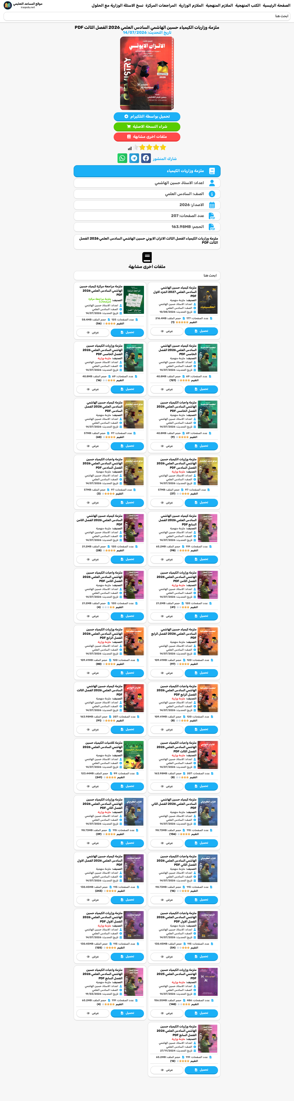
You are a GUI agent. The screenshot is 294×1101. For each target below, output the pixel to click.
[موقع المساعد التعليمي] (7, 5)
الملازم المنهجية (219, 5)
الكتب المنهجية (248, 5)
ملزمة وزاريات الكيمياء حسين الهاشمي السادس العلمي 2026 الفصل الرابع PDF (102, 634)
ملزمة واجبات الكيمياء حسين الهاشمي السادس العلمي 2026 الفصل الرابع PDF (177, 690)
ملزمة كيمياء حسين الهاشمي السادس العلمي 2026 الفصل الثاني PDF (174, 804)
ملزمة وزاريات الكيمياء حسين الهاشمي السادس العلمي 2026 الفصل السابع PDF (177, 1031)
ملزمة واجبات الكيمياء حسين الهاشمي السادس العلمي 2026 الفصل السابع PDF (102, 974)
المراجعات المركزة (161, 5)
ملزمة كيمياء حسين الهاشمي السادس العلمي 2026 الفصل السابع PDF (178, 520)
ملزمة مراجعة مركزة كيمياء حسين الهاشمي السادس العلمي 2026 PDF (101, 291)
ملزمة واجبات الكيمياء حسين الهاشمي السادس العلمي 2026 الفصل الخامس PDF (177, 407)
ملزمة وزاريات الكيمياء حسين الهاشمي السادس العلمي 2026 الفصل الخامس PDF (102, 350)
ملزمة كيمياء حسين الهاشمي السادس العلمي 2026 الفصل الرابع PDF (174, 634)
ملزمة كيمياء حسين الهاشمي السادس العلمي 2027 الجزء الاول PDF (175, 292)
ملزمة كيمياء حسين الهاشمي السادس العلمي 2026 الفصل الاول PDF (99, 861)
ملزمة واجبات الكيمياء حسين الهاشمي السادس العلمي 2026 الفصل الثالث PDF (177, 747)
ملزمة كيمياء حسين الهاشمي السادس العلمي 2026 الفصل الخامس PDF (178, 350)
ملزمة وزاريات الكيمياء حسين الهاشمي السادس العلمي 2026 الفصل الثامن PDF (177, 577)
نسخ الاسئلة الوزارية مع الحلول (117, 5)
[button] (146, 158)
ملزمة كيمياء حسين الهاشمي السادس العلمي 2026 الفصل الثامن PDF (99, 520)
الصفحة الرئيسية (277, 5)
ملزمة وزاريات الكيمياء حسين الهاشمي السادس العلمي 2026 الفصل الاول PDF (102, 917)
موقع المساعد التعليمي (27, 4)
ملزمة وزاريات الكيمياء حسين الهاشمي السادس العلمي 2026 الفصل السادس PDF (177, 463)
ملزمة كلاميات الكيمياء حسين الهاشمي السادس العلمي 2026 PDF (102, 747)
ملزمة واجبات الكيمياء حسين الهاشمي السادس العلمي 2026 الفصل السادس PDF (102, 463)
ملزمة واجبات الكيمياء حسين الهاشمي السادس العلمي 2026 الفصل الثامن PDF (102, 577)
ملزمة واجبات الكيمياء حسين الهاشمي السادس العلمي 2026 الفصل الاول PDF (177, 917)
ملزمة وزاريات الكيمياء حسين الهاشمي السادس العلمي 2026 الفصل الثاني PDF (102, 804)
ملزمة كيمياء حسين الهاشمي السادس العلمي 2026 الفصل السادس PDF (103, 407)
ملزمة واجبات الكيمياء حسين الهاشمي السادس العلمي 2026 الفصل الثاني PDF (177, 861)
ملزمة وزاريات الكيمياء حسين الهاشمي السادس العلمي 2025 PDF (177, 974)
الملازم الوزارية (191, 5)
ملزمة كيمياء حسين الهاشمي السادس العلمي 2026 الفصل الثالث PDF (99, 690)
